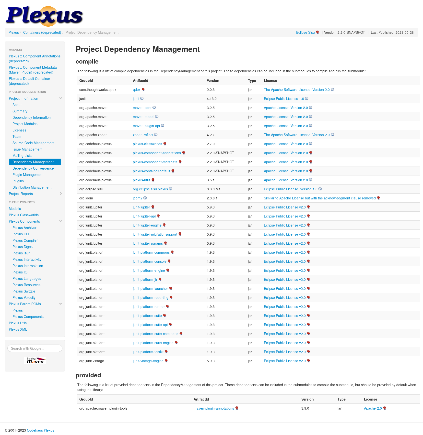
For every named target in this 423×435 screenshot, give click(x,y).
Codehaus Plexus (40, 430)
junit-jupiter (141, 207)
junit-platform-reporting (150, 297)
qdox (137, 89)
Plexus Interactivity (26, 259)
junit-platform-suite (147, 315)
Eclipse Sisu (305, 32)
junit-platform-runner (149, 306)
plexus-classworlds (147, 143)
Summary (19, 111)
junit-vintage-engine (148, 360)
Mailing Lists (22, 155)
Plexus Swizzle (23, 291)
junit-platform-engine (149, 270)
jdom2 (137, 198)
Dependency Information (31, 117)
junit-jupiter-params (148, 243)
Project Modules (24, 123)
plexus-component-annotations (157, 152)
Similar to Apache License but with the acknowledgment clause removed (320, 198)
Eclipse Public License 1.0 (284, 98)
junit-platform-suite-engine (153, 342)
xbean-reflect (143, 134)
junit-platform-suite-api (150, 324)
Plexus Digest (23, 246)
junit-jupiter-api (144, 216)
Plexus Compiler (25, 240)
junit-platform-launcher (150, 288)
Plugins (18, 180)
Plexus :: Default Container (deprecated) (29, 81)
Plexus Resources (26, 284)
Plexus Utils (18, 322)
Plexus (14, 32)
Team (16, 136)
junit (136, 98)
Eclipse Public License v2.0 (285, 207)
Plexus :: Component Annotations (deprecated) (34, 58)
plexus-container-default (151, 170)
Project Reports (21, 193)
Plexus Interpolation (27, 265)
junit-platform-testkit (148, 351)
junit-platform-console (149, 261)
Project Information (23, 98)
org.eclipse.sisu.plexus (150, 188)
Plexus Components (24, 221)
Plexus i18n (21, 252)
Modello (15, 208)
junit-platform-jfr (145, 279)
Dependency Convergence (33, 168)
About (17, 104)
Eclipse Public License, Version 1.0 (290, 188)
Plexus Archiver (24, 227)
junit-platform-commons (151, 252)
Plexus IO (19, 272)
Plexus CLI (20, 233)
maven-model (143, 116)
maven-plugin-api (146, 125)
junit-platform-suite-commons (155, 333)
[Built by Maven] (35, 360)
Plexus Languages (26, 278)
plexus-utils (141, 179)
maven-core (142, 107)
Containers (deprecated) (42, 32)
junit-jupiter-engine (147, 225)
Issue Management (27, 149)
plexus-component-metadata (155, 161)
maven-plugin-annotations (214, 408)
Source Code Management (33, 142)
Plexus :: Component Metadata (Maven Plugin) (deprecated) (33, 70)
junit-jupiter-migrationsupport (155, 234)
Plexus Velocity (23, 297)
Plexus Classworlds (24, 214)
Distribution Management (31, 187)
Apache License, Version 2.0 (286, 107)
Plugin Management (28, 174)
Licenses (19, 130)
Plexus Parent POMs (25, 303)
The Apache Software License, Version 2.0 (297, 89)
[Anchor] (204, 48)
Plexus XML (18, 329)
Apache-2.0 (373, 408)
